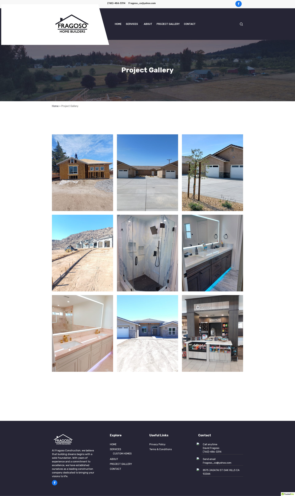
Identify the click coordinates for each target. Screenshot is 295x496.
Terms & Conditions (160, 449)
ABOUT (114, 459)
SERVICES (115, 449)
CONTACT (115, 468)
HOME (113, 444)
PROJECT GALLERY (121, 464)
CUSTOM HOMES (122, 453)
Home (55, 106)
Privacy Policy (157, 444)
